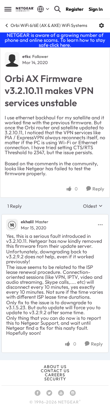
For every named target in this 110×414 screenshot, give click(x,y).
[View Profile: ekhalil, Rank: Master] (12, 225)
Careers (55, 374)
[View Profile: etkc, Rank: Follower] (12, 59)
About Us (55, 366)
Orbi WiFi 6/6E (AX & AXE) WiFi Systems (49, 25)
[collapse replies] (55, 217)
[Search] (57, 9)
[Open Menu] (101, 25)
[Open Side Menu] (7, 9)
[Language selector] (43, 9)
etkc (26, 56)
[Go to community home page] (25, 9)
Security (55, 379)
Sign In (96, 9)
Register (75, 9)
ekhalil (27, 222)
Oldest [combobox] (93, 206)
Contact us (55, 370)
